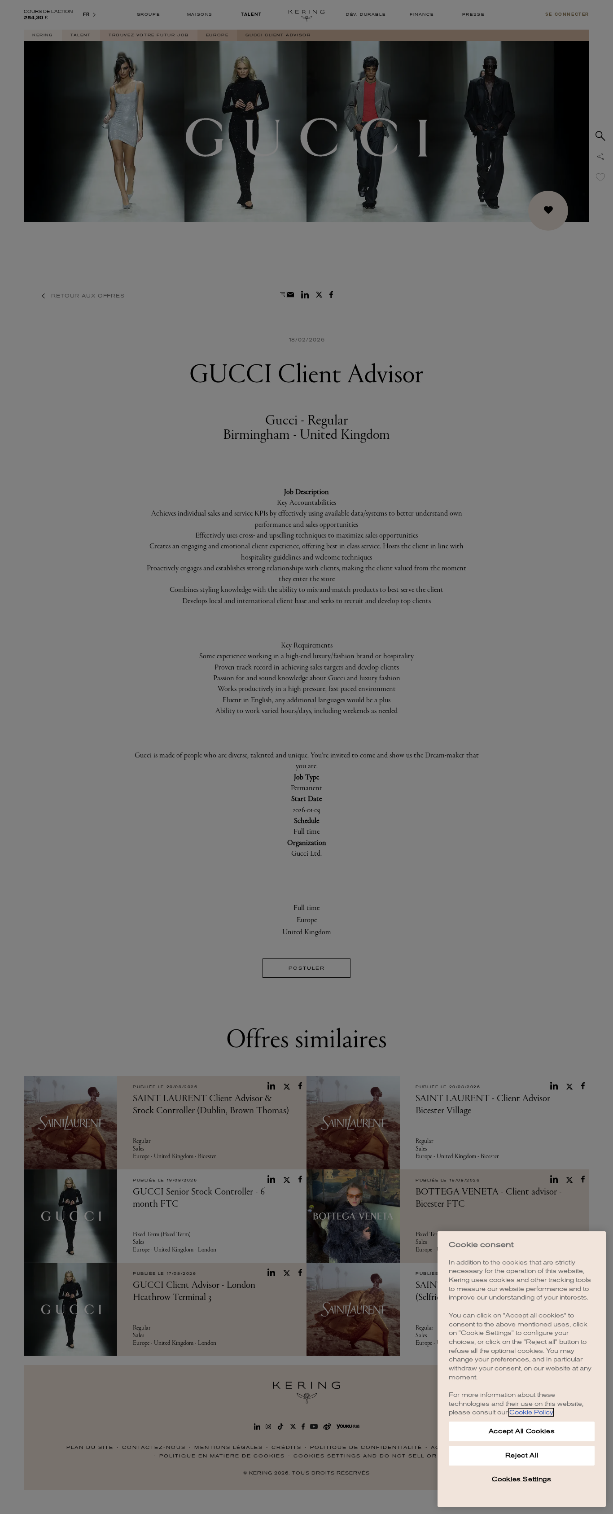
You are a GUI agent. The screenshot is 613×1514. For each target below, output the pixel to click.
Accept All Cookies (522, 1431)
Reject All (522, 1455)
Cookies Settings (522, 1479)
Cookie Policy (531, 1412)
